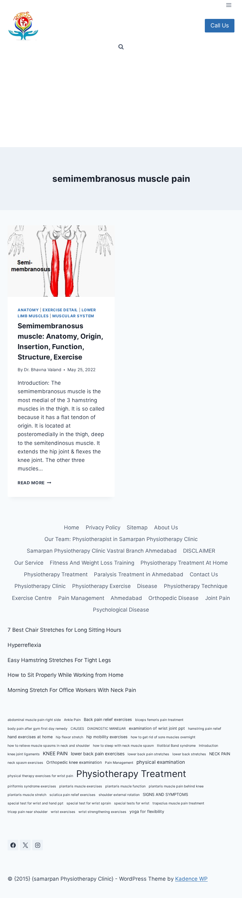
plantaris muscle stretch (27, 795)
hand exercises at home (30, 736)
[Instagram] (37, 845)
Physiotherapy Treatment (56, 574)
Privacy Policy (103, 527)
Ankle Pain (72, 720)
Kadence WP (191, 879)
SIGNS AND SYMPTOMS (165, 794)
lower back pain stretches (148, 754)
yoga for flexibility (147, 811)
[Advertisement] (121, 100)
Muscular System (73, 316)
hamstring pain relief (204, 729)
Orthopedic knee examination (74, 762)
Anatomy (28, 310)
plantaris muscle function (125, 786)
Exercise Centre (32, 598)
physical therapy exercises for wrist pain (40, 776)
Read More (34, 482)
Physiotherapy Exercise (101, 586)
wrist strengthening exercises (102, 812)
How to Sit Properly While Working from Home (66, 675)
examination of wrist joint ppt (157, 728)
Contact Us (204, 574)
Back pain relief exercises (108, 719)
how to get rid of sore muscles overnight (163, 737)
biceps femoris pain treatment (159, 720)
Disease (147, 586)
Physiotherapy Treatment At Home (184, 563)
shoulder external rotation (119, 795)
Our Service (28, 563)
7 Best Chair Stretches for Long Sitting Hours (64, 630)
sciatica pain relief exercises (72, 795)
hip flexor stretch (69, 737)
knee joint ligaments (24, 754)
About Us (166, 527)
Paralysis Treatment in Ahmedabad (138, 574)
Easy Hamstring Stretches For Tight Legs (59, 660)
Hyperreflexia (24, 645)
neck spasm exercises (25, 763)
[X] (25, 845)
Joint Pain (217, 598)
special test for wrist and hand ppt (35, 803)
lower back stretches (189, 754)
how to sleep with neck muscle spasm (123, 746)
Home (71, 527)
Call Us (219, 25)
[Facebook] (13, 845)
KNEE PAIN (55, 754)
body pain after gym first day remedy (37, 729)
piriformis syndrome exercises (32, 786)
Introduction (208, 746)
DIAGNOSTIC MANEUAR (106, 729)
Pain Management (81, 598)
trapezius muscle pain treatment (178, 803)
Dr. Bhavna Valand (42, 369)
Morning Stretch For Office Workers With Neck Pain (72, 690)
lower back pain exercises (97, 753)
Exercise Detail (60, 310)
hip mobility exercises (107, 736)
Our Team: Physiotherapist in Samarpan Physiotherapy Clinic (121, 539)
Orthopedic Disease (173, 598)
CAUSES (77, 729)
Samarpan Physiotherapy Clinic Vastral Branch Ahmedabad (102, 551)
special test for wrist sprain (88, 803)
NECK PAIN (219, 753)
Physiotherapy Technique (196, 586)
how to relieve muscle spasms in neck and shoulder (49, 746)
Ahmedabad (126, 598)
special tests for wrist (131, 803)
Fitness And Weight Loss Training (92, 563)
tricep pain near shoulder (28, 812)
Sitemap (137, 527)
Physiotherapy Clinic (40, 586)
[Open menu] (228, 5)
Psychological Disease (121, 610)
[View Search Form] (121, 47)
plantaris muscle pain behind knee (176, 786)
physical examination (160, 762)
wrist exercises (63, 812)
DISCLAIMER (199, 551)
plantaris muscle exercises (80, 786)
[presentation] (61, 261)
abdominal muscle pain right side (34, 720)
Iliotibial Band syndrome (176, 746)
